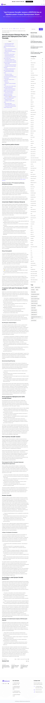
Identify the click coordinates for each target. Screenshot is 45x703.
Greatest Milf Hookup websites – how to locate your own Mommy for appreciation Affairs (36, 42)
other (31, 213)
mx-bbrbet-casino (33, 205)
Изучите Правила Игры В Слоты (10, 104)
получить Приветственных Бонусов (10, 48)
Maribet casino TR (33, 182)
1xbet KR (32, 89)
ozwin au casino (33, 215)
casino (32, 145)
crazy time (32, 166)
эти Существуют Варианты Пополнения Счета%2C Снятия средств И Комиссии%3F (10, 77)
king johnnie (32, 180)
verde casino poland (34, 273)
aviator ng (32, 122)
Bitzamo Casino (37, 287)
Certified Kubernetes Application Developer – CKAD (16, 688)
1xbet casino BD (33, 83)
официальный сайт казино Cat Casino (36, 317)
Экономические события (35, 294)
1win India (32, 73)
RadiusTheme (28, 701)
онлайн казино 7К (34, 312)
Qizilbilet (32, 238)
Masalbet (32, 184)
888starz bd (32, 106)
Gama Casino (33, 170)
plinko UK (32, 232)
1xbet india (32, 85)
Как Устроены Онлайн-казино (9, 59)
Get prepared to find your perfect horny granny (24, 666)
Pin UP (32, 219)
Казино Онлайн (7, 63)
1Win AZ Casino (33, 62)
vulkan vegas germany (34, 279)
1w (31, 60)
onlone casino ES (33, 211)
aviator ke (32, 118)
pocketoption (33, 236)
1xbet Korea (32, 87)
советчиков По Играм (8, 74)
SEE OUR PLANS (29, 1)
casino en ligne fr (33, 147)
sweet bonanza (33, 263)
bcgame (32, 135)
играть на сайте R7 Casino (35, 298)
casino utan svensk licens (35, 157)
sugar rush (32, 261)
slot (31, 250)
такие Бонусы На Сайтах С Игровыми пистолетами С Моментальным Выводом (8, 94)
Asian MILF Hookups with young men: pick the (6, 666)
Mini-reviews (33, 186)
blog (31, 139)
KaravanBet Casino (33, 176)
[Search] (42, 4)
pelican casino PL (33, 217)
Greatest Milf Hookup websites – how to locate (15, 666)
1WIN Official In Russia (34, 75)
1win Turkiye (32, 77)
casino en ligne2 (33, 149)
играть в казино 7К (34, 296)
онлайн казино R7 (34, 314)
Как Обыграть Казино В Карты (10, 54)
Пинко (37, 289)
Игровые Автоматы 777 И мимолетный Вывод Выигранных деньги (9, 46)
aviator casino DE (33, 112)
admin (12, 28)
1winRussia (32, 81)
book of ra (32, 141)
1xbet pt (32, 95)
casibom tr (32, 143)
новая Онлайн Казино (8, 103)
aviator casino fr (33, 114)
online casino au (33, 209)
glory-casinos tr (33, 174)
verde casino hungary (34, 271)
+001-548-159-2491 (38, 689)
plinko (31, 228)
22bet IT (32, 104)
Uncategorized (17, 28)
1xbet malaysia (33, 91)
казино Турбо (33, 307)
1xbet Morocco (33, 93)
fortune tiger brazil (33, 168)
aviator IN (32, 116)
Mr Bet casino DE (33, 201)
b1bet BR (32, 124)
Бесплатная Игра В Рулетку (9, 55)
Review (32, 242)
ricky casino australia (34, 246)
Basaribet (32, 128)
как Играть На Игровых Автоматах (10, 64)
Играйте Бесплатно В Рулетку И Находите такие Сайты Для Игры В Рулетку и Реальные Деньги (9, 90)
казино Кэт (39, 305)
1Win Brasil (32, 64)
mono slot (32, 188)
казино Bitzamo (33, 305)
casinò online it (33, 155)
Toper (31, 267)
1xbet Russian (33, 97)
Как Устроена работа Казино (9, 43)
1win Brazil (32, 66)
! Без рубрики (33, 58)
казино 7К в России (34, 303)
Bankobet (32, 126)
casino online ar (33, 153)
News (31, 207)
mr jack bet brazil (33, 203)
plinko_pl (32, 234)
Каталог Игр (7, 82)
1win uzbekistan (33, 79)
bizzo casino (33, 137)
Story (31, 259)
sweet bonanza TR (33, 265)
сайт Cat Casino (33, 320)
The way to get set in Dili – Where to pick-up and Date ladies (37, 53)
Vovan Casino (33, 277)
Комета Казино (33, 281)
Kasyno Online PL (33, 178)
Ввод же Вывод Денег (8, 50)
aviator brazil (33, 110)
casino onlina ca (33, 151)
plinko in (32, 230)
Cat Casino (32, 289)
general (32, 172)
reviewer (32, 244)
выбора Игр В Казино (8, 99)
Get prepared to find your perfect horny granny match (37, 47)
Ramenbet (32, 240)
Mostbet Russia (33, 197)
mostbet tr (32, 199)
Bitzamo (32, 287)
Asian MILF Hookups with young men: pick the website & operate (36, 36)
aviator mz (32, 120)
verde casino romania (34, 275)
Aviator (32, 108)
